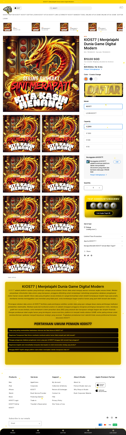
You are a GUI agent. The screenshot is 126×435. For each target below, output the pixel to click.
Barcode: (99, 52)
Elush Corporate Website (82, 393)
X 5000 (88, 126)
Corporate (34, 386)
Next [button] (122, 2)
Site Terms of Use (58, 404)
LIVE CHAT (113, 433)
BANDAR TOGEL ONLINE (82, 15)
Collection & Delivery (59, 386)
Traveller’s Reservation (39, 404)
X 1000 (88, 133)
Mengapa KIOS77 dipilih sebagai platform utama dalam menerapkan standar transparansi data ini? (39, 349)
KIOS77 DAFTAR (27, 15)
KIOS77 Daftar (14, 404)
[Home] (7, 10)
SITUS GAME (111, 15)
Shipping (96, 62)
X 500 (88, 140)
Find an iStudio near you (82, 386)
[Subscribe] (39, 423)
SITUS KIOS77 (49, 15)
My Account (56, 382)
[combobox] (70, 8)
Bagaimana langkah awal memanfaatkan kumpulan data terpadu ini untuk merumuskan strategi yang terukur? (42, 345)
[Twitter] (88, 256)
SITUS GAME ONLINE (99, 15)
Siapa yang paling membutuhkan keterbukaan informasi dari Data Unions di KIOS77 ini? (36, 330)
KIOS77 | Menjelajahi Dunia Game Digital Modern (63, 1)
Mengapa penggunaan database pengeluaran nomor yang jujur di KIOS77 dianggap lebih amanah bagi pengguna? (44, 340)
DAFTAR (63, 433)
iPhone (11, 389)
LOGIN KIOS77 (38, 15)
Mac (10, 382)
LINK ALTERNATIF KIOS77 (64, 15)
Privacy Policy (57, 400)
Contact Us (56, 393)
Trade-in (33, 400)
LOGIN (38, 433)
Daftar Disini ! (78, 1)
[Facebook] (85, 256)
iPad (10, 386)
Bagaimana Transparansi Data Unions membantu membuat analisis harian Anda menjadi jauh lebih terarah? (42, 335)
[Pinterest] (92, 256)
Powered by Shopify (111, 428)
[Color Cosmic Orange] (86, 79)
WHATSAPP (88, 433)
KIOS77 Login (13, 400)
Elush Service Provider (38, 393)
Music (11, 397)
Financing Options (37, 397)
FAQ (53, 397)
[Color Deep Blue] (91, 79)
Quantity (87, 183)
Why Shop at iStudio (81, 389)
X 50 (87, 147)
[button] (5, 15)
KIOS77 (5, 15)
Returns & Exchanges (59, 389)
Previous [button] (4, 2)
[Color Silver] (95, 79)
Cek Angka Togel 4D (103, 213)
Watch (11, 393)
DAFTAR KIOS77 (14, 15)
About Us (77, 382)
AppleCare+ (35, 382)
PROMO (12, 433)
